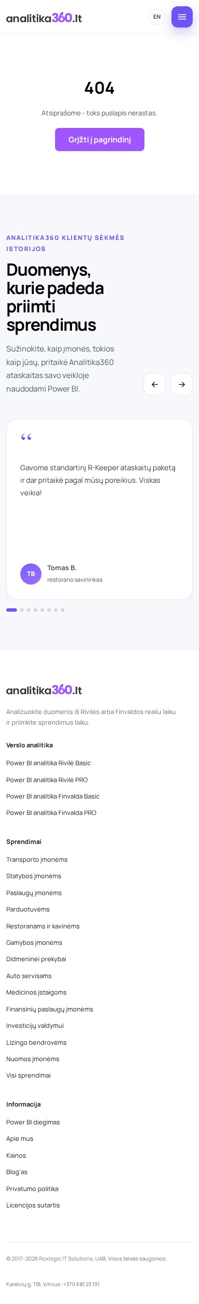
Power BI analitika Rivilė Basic (48, 762)
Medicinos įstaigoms (36, 992)
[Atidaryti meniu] (182, 17)
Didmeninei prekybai (36, 958)
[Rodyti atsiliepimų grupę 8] (62, 610)
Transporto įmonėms (37, 859)
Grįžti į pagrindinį (100, 139)
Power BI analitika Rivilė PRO (46, 779)
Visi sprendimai (28, 1075)
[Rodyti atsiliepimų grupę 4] (35, 610)
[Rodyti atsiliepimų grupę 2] (22, 610)
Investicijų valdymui (35, 1025)
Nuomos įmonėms (32, 1058)
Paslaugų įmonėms (34, 892)
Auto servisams (29, 975)
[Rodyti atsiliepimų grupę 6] (49, 610)
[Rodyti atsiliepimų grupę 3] (28, 610)
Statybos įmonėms (33, 875)
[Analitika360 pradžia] (44, 17)
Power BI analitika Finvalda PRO (51, 812)
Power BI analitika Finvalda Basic (53, 796)
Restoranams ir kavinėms (43, 926)
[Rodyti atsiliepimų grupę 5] (42, 610)
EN (157, 17)
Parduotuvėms (28, 909)
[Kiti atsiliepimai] (182, 384)
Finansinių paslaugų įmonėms (49, 1009)
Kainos (16, 1155)
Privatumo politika (32, 1188)
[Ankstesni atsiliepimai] (154, 384)
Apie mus (19, 1138)
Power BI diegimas (33, 1122)
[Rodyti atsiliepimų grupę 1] (11, 610)
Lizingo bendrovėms (36, 1042)
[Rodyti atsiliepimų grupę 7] (55, 610)
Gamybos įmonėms (34, 942)
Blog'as (17, 1171)
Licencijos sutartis (33, 1205)
